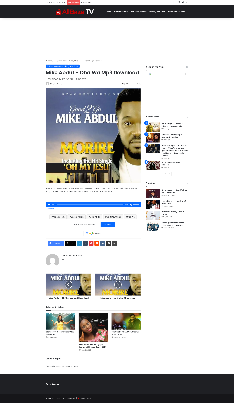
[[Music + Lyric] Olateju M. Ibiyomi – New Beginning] (153, 127)
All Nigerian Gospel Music (63, 61)
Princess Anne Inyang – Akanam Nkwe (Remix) (171, 135)
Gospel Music (77, 217)
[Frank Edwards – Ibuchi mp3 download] (153, 204)
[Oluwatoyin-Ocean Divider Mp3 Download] (60, 321)
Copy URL (108, 224)
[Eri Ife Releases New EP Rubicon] (153, 165)
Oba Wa (131, 217)
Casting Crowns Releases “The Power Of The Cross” (172, 223)
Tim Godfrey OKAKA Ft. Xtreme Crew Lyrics (125, 333)
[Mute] (131, 204)
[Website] (63, 259)
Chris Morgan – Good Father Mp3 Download (174, 191)
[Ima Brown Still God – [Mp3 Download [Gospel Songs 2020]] (93, 327)
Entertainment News (176, 12)
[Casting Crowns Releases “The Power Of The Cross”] (153, 226)
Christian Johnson (56, 84)
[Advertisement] (117, 39)
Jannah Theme (85, 398)
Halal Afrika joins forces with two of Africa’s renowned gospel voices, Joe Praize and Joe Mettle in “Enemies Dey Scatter (127, 2)
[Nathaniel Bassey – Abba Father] (153, 215)
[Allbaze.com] (75, 11)
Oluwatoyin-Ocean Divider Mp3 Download (60, 333)
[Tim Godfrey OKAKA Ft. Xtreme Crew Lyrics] (126, 321)
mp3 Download (114, 217)
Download (50, 208)
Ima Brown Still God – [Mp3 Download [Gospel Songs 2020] (93, 345)
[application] (93, 204)
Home (108, 12)
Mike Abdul (74, 66)
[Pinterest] (91, 243)
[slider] (136, 204)
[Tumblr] (85, 243)
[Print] (114, 243)
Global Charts (120, 12)
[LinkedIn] (79, 243)
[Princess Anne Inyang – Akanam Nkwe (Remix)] (153, 138)
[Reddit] (96, 243)
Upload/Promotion (157, 12)
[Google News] (93, 233)
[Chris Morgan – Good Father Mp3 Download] (153, 193)
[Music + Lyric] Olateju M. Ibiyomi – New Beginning (172, 125)
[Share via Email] (108, 243)
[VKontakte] (102, 243)
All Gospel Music (138, 12)
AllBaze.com (59, 217)
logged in (59, 366)
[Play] (49, 204)
